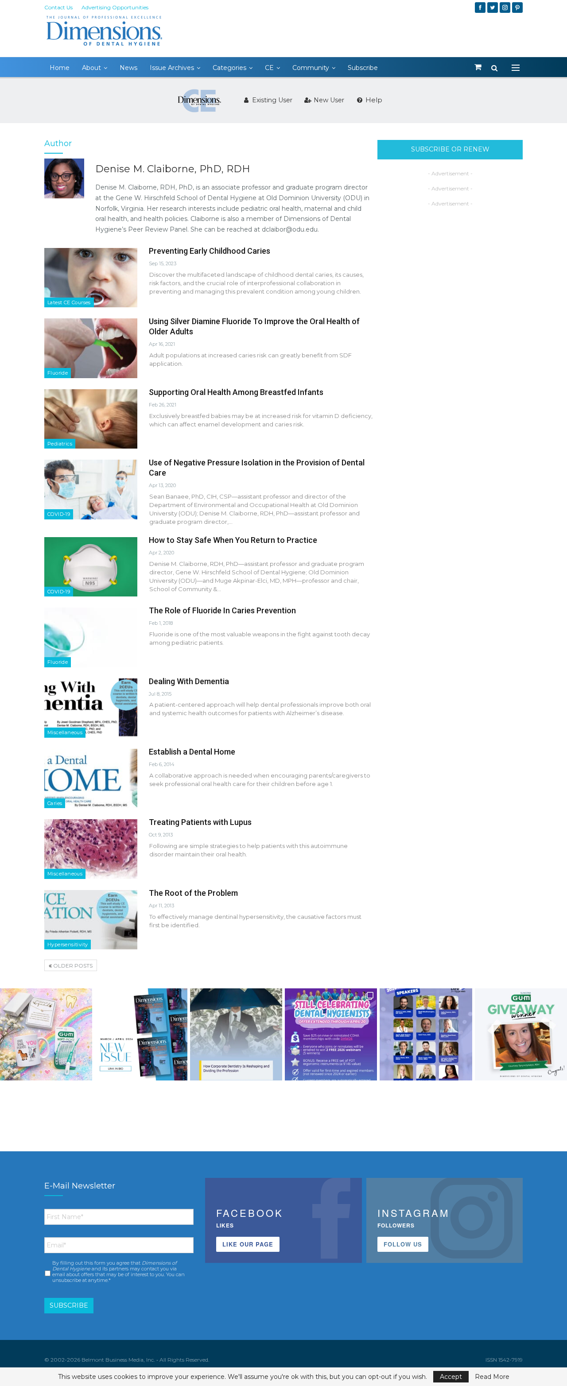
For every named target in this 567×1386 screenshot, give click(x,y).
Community (310, 68)
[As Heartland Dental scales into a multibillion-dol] (236, 1034)
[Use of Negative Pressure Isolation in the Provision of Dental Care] (90, 489)
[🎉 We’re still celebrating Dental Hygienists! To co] (331, 1034)
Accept (451, 1377)
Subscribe (363, 68)
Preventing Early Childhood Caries (209, 251)
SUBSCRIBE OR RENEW (450, 149)
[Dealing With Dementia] (90, 708)
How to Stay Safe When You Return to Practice (233, 540)
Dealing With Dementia (189, 681)
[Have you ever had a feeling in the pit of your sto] (141, 1034)
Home (60, 68)
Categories (229, 68)
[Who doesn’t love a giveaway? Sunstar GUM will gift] (46, 1034)
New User (328, 100)
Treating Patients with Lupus (200, 822)
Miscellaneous (64, 732)
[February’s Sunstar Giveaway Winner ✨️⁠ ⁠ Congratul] (521, 1034)
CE (269, 68)
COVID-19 (58, 514)
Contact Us (58, 7)
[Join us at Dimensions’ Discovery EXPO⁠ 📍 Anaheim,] (426, 1034)
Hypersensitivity (67, 944)
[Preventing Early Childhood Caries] (90, 277)
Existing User (271, 100)
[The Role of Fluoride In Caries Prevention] (90, 637)
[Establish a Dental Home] (90, 778)
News (128, 68)
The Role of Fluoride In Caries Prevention (222, 610)
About (91, 68)
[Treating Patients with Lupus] (90, 849)
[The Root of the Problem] (90, 919)
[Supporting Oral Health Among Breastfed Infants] (90, 419)
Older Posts (72, 965)
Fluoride (57, 373)
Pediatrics (59, 444)
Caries (54, 803)
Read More (492, 1377)
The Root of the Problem (193, 893)
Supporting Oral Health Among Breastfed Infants (236, 392)
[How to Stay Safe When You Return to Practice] (90, 566)
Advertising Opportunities (115, 7)
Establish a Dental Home (192, 751)
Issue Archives (172, 68)
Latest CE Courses (69, 302)
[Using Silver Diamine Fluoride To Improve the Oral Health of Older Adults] (90, 348)
